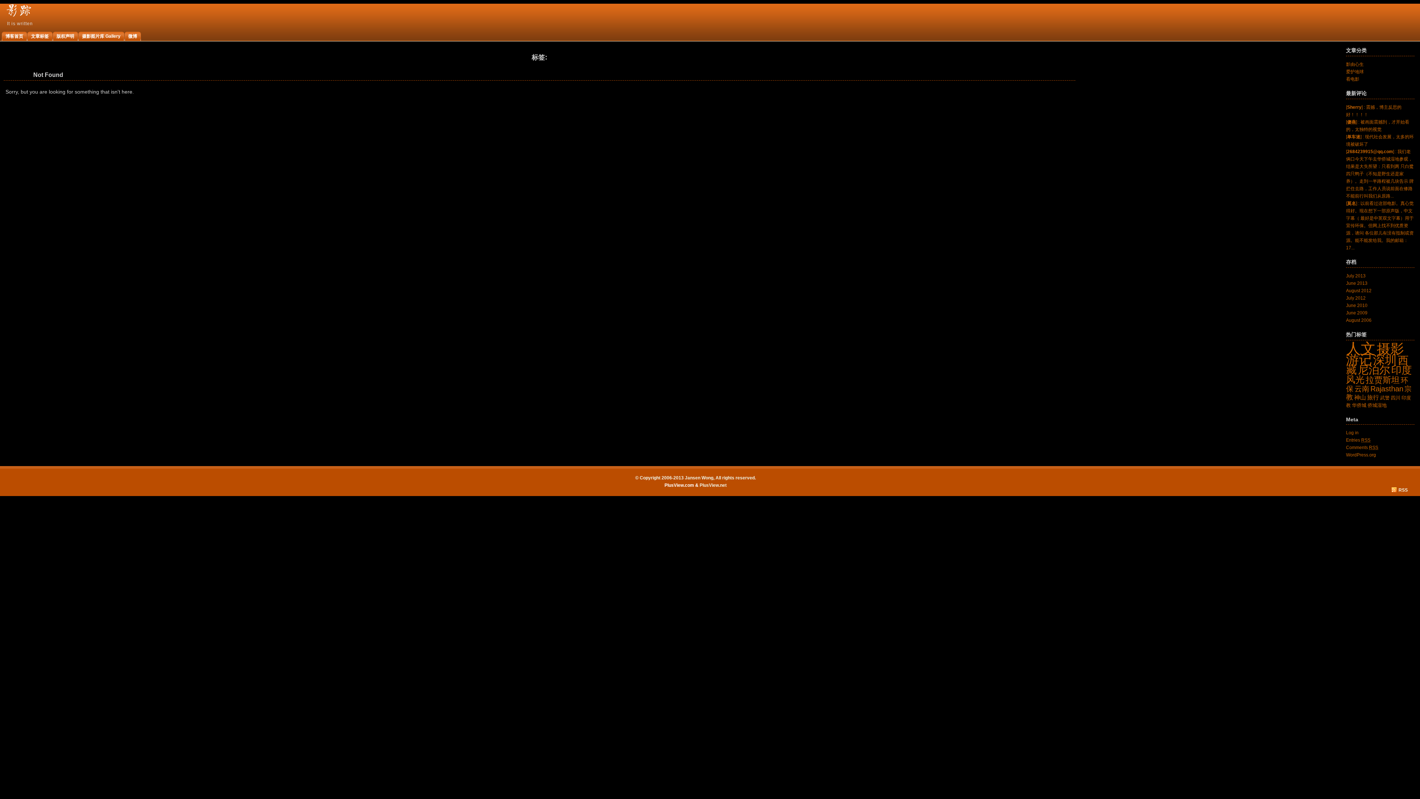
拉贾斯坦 (1383, 380)
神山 (1360, 397)
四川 (1395, 398)
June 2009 (1356, 313)
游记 (1359, 360)
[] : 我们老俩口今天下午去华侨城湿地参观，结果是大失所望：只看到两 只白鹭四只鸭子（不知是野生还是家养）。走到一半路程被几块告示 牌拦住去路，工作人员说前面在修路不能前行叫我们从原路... (1380, 174)
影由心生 (1355, 64)
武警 (1385, 398)
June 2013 (1356, 283)
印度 (1401, 370)
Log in (1352, 432)
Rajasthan (1386, 389)
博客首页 (14, 36)
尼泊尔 (1374, 370)
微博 (132, 36)
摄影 (1390, 349)
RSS (1403, 490)
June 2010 (1356, 305)
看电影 (1352, 79)
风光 (1355, 379)
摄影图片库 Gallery (101, 36)
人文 (1361, 348)
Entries (1358, 440)
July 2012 (1356, 298)
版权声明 (65, 36)
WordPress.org (1361, 455)
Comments (1362, 447)
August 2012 (1359, 290)
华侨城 (1359, 405)
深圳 (1385, 360)
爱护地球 (1355, 71)
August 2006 (1359, 320)
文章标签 (40, 36)
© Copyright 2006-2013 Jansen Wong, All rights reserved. (695, 478)
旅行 (1373, 397)
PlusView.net (713, 485)
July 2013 (1356, 276)
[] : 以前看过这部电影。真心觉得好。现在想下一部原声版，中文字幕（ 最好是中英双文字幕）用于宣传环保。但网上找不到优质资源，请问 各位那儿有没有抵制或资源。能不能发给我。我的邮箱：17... (1380, 225)
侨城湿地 (1377, 405)
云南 (1362, 389)
